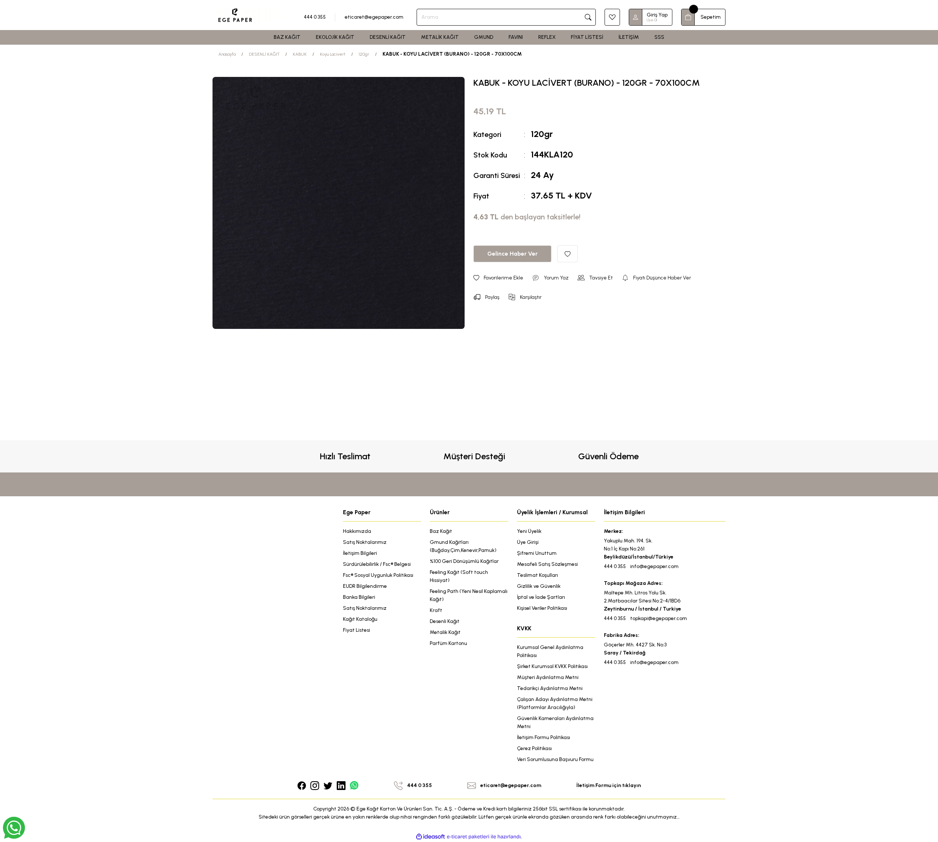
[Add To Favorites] (567, 253)
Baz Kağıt (441, 531)
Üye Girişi (528, 542)
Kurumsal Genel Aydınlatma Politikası (550, 651)
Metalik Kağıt (445, 632)
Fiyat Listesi (356, 630)
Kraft (436, 610)
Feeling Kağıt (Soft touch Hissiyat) (459, 576)
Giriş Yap (657, 15)
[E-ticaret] (468, 837)
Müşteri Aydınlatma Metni (548, 677)
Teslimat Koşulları (537, 575)
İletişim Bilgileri (360, 553)
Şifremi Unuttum (537, 553)
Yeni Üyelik (529, 531)
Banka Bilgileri (359, 597)
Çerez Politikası (534, 748)
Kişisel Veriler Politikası (542, 608)
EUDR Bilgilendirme (365, 586)
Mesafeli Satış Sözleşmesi (547, 564)
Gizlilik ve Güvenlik (539, 586)
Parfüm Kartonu (448, 643)
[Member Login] (635, 17)
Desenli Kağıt (444, 621)
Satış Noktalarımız (365, 542)
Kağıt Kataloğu (360, 619)
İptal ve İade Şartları (541, 597)
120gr (542, 134)
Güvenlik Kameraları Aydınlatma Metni (555, 722)
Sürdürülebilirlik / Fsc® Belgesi (377, 564)
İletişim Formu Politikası (543, 737)
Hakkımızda (357, 531)
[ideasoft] (430, 836)
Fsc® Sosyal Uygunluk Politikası (378, 575)
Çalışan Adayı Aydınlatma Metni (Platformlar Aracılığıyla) (554, 703)
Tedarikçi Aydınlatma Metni (550, 688)
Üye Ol (652, 20)
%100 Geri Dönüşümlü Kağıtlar (464, 561)
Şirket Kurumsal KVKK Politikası (552, 666)
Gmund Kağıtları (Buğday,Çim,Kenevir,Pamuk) (463, 546)
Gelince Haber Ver (512, 253)
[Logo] (251, 14)
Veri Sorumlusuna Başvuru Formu (555, 759)
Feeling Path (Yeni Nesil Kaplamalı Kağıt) (468, 595)
